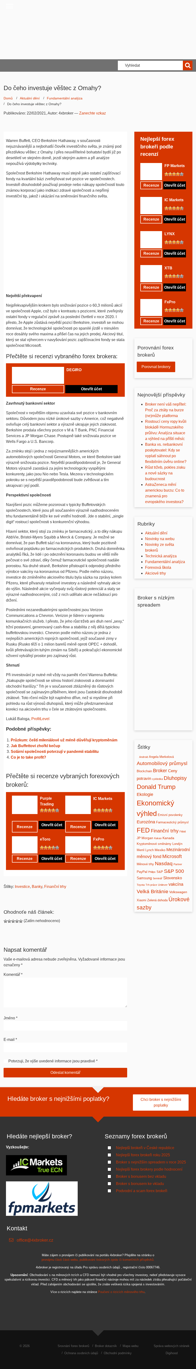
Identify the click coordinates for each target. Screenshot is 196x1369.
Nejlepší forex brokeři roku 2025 (143, 1155)
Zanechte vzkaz (92, 113)
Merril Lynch (145, 850)
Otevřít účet (91, 389)
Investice (22, 887)
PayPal (142, 872)
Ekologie (145, 794)
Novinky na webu (159, 539)
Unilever (163, 884)
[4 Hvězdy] (80, 378)
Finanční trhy (55, 887)
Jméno (10, 1018)
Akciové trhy (155, 573)
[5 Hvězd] (84, 378)
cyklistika (157, 778)
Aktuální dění (30, 98)
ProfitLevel (40, 719)
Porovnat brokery (156, 367)
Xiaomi (141, 900)
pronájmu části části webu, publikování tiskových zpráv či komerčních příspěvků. (98, 1260)
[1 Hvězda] (68, 378)
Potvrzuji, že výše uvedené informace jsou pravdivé (51, 1061)
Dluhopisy (175, 778)
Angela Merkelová (161, 757)
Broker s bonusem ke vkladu (140, 1184)
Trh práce (151, 884)
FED (143, 830)
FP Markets (174, 166)
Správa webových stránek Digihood (172, 1349)
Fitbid (183, 831)
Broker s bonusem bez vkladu (141, 1176)
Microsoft (172, 856)
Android (143, 756)
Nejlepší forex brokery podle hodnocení (149, 1169)
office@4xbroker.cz (35, 1240)
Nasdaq (164, 863)
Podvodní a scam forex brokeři (141, 1191)
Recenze (38, 389)
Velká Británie (152, 891)
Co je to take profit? (28, 757)
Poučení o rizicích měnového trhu (121, 1292)
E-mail (10, 1040)
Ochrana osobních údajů (81, 1353)
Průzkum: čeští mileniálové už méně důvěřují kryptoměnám (64, 740)
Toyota (141, 884)
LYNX (169, 234)
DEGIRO (74, 370)
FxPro (98, 839)
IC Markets (102, 799)
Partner (178, 864)
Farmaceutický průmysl (172, 822)
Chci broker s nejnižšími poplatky (161, 1102)
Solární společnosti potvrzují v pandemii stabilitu (55, 752)
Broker (160, 770)
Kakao (158, 838)
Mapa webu (130, 1346)
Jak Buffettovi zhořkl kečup (35, 746)
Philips (152, 871)
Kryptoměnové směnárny (154, 844)
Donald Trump (156, 786)
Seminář (157, 878)
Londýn (177, 844)
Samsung (144, 878)
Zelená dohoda (157, 900)
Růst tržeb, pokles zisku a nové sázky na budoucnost (165, 473)
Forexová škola (158, 567)
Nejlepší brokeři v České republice (145, 1148)
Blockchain (144, 771)
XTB (168, 268)
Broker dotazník (106, 1346)
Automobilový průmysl (162, 763)
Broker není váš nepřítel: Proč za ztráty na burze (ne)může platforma (165, 410)
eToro (45, 839)
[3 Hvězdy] (76, 378)
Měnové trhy (145, 864)
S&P (160, 872)
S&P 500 (174, 871)
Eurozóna (146, 822)
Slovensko (172, 878)
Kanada (168, 838)
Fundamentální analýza (64, 98)
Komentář (13, 974)
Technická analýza (161, 556)
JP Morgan (145, 838)
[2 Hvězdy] (72, 378)
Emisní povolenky (170, 815)
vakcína (176, 884)
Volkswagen (178, 892)
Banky (37, 887)
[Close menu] (10, 6)
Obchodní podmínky (118, 1353)
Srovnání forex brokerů (73, 1346)
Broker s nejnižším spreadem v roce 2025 (151, 1162)
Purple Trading (47, 801)
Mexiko (160, 850)
